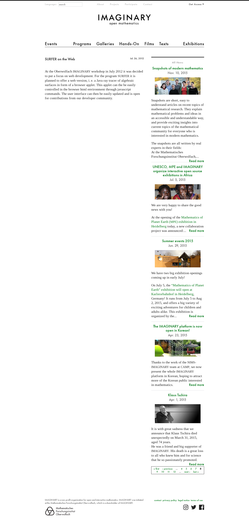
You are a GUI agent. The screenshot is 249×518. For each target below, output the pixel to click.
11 (168, 471)
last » (196, 471)
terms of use (197, 500)
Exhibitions (193, 43)
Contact (147, 4)
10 (162, 471)
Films (149, 43)
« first (156, 468)
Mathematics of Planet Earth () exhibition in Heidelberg (177, 221)
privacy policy (170, 500)
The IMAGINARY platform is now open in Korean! (177, 328)
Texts (164, 43)
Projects (114, 4)
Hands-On (129, 43)
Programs (82, 43)
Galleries (105, 43)
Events (51, 43)
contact (157, 500)
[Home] (124, 21)
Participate (131, 4)
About (100, 4)
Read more (196, 161)
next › (187, 471)
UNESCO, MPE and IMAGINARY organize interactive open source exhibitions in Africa (178, 170)
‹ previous (167, 468)
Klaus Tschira (177, 395)
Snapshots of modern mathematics (177, 68)
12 (174, 471)
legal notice (184, 500)
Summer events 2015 (177, 241)
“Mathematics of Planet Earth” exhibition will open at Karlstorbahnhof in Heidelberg (177, 289)
